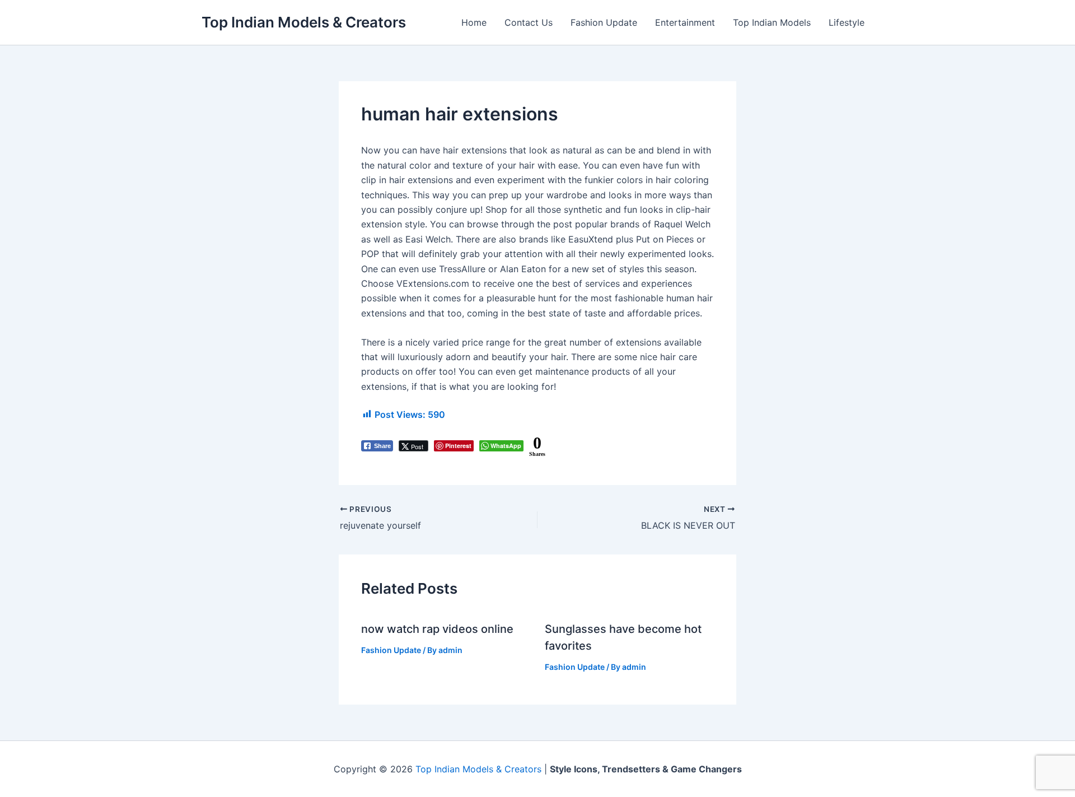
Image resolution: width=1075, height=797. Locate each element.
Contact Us (528, 22)
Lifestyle (846, 22)
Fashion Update (604, 22)
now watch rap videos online (437, 629)
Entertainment (685, 22)
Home (474, 22)
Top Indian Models (772, 22)
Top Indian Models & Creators (304, 22)
